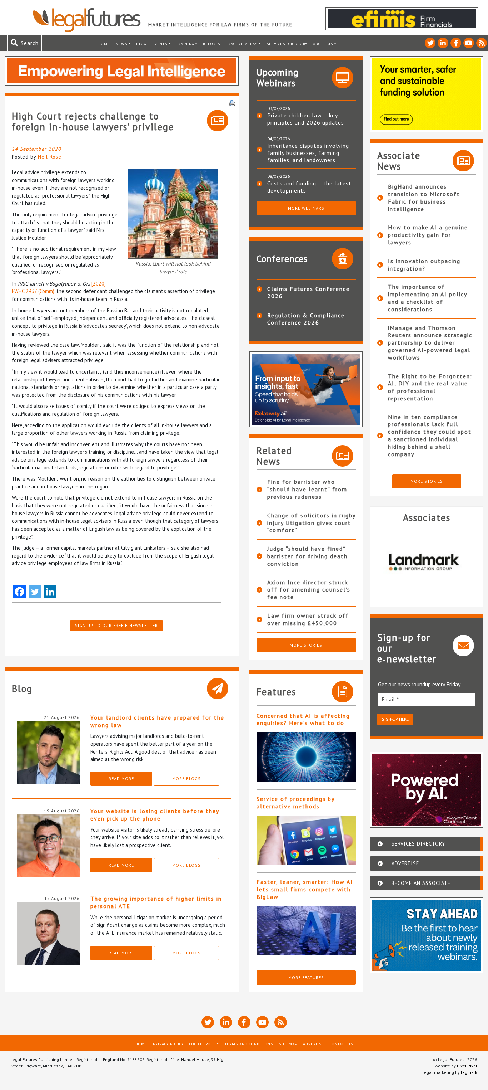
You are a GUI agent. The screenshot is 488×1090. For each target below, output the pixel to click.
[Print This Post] (232, 102)
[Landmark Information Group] (427, 562)
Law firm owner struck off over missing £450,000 (308, 619)
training (185, 43)
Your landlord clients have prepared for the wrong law (157, 721)
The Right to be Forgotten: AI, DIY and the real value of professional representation (430, 387)
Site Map (288, 1043)
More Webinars (306, 208)
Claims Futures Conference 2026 (308, 292)
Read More (121, 778)
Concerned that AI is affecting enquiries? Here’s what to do (303, 719)
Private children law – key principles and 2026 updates (305, 119)
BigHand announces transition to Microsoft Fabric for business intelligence (424, 197)
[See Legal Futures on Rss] (481, 43)
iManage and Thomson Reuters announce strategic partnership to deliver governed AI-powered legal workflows (430, 342)
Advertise (313, 1043)
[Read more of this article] (306, 757)
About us (323, 43)
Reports (211, 43)
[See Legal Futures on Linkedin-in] (443, 43)
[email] (427, 699)
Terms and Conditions (249, 1043)
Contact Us (341, 1043)
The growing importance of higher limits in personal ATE (156, 902)
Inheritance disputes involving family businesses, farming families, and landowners (308, 153)
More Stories (306, 645)
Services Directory (287, 43)
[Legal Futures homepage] (90, 20)
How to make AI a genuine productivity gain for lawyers (428, 235)
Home (104, 43)
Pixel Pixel (467, 1066)
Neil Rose (49, 157)
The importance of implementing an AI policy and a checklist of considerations (427, 297)
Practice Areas (242, 43)
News (121, 43)
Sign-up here (395, 719)
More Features (306, 977)
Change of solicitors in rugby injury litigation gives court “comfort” (311, 523)
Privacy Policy (168, 1043)
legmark (469, 1072)
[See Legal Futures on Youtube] (468, 43)
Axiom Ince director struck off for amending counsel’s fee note (308, 590)
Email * (390, 699)
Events (159, 43)
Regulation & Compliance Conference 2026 (306, 319)
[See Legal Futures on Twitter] (430, 43)
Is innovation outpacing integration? (424, 264)
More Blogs (186, 778)
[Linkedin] (50, 592)
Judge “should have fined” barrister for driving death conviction (307, 556)
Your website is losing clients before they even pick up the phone (154, 814)
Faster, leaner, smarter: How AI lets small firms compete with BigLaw (305, 889)
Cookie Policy (204, 1043)
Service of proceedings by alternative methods (295, 802)
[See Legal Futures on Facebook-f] (455, 43)
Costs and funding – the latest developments (309, 187)
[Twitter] (35, 592)
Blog (141, 43)
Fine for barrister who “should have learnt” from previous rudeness (307, 489)
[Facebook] (19, 592)
